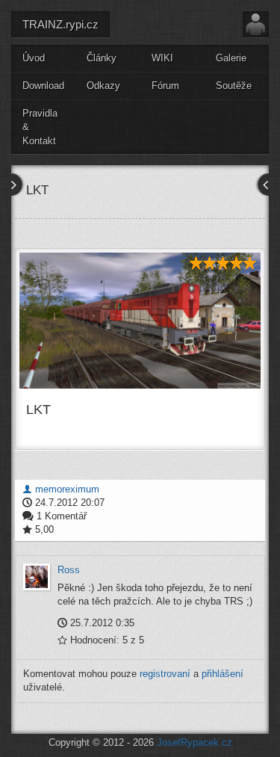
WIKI (162, 58)
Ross (68, 569)
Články (101, 58)
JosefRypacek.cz (194, 742)
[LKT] (140, 321)
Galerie (231, 58)
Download (43, 85)
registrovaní (165, 673)
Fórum (165, 85)
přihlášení (222, 673)
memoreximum (65, 489)
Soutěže (234, 85)
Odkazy (103, 85)
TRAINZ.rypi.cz (60, 24)
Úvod (33, 58)
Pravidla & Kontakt (39, 127)
